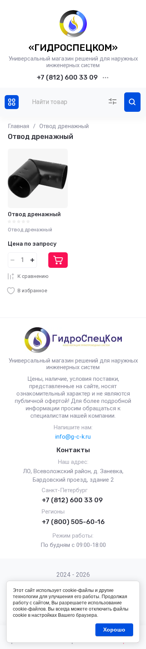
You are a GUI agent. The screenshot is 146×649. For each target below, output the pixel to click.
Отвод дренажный (34, 214)
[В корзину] (58, 260)
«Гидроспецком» (73, 47)
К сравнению (33, 276)
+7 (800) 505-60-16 (73, 522)
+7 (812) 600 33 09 (67, 77)
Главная (18, 126)
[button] (12, 102)
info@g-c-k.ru (73, 436)
